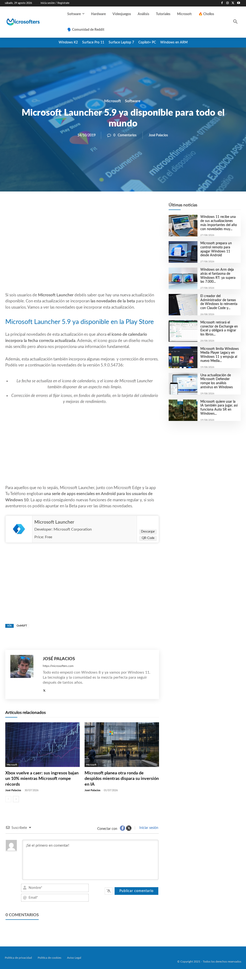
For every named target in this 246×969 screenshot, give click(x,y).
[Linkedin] (109, 208)
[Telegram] (120, 208)
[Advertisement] (82, 253)
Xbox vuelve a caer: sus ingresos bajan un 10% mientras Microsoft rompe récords (42, 779)
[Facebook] (222, 3)
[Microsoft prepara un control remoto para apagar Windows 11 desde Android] (183, 252)
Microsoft (112, 101)
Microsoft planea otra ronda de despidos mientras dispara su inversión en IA (122, 779)
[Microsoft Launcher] (19, 529)
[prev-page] (8, 799)
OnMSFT (22, 625)
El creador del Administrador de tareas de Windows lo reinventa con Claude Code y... (218, 302)
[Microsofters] (31, 22)
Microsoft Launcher (54, 522)
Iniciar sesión (148, 828)
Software (133, 101)
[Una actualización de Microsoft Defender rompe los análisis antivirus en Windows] (183, 384)
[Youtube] (238, 3)
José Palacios (158, 135)
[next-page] (16, 799)
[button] (235, 22)
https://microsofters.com (58, 665)
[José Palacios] (24, 674)
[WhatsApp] (98, 208)
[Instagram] (227, 3)
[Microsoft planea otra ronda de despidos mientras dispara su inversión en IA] (122, 744)
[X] (233, 3)
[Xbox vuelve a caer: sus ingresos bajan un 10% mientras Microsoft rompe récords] (42, 744)
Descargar (148, 531)
